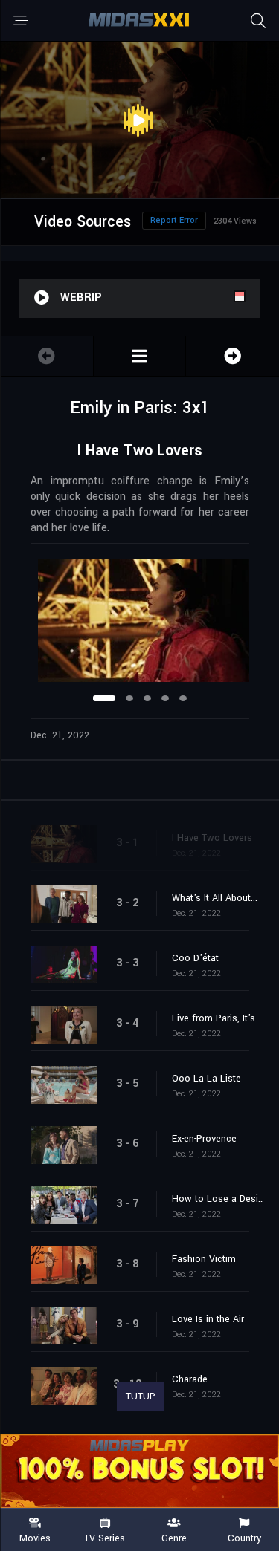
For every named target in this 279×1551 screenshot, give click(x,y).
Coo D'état (195, 958)
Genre (174, 1538)
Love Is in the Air (208, 1319)
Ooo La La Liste (206, 1078)
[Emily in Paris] (140, 356)
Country (244, 1538)
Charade (190, 1379)
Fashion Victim (204, 1259)
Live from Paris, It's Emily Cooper (218, 1018)
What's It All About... (214, 898)
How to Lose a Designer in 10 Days (218, 1199)
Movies (35, 1538)
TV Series (104, 1538)
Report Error (174, 220)
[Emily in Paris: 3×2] (232, 356)
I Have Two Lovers (212, 838)
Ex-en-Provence (204, 1138)
